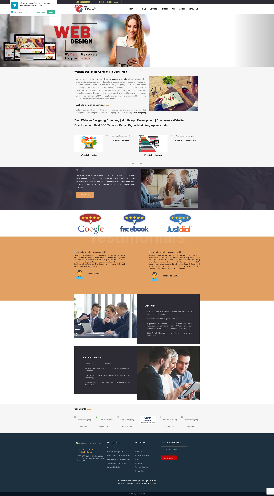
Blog (173, 9)
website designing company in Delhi (111, 79)
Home (132, 9)
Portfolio (164, 9)
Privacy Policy (140, 471)
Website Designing (113, 448)
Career (182, 9)
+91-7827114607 (85, 449)
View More (84, 195)
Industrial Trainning (113, 467)
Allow (51, 12)
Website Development (115, 452)
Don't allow (41, 12)
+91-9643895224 (83, 2)
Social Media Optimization (116, 463)
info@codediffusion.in (108, 2)
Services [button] (153, 9)
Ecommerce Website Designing (118, 455)
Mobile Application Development (118, 459)
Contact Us (193, 9)
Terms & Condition (141, 467)
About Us (142, 9)
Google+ (153, 483)
